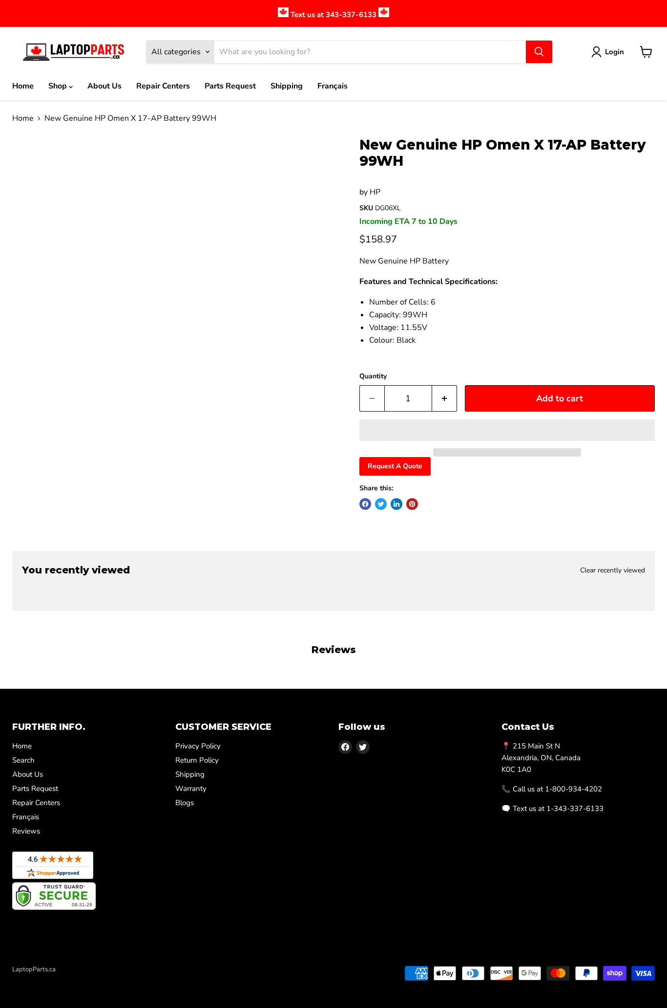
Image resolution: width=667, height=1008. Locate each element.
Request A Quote (395, 466)
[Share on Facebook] (365, 504)
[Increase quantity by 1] (444, 398)
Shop (58, 86)
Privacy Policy (198, 746)
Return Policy (197, 760)
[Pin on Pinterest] (412, 504)
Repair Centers (163, 86)
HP (375, 192)
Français (332, 86)
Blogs (184, 803)
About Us (104, 86)
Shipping (287, 86)
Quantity (373, 376)
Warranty (191, 788)
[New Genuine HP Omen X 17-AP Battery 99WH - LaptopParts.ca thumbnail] (30, 165)
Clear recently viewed (612, 570)
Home (23, 86)
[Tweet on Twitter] (381, 504)
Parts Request (230, 86)
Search (23, 760)
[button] (507, 430)
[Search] (539, 52)
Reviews (26, 831)
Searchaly (69, 979)
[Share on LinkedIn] (396, 504)
